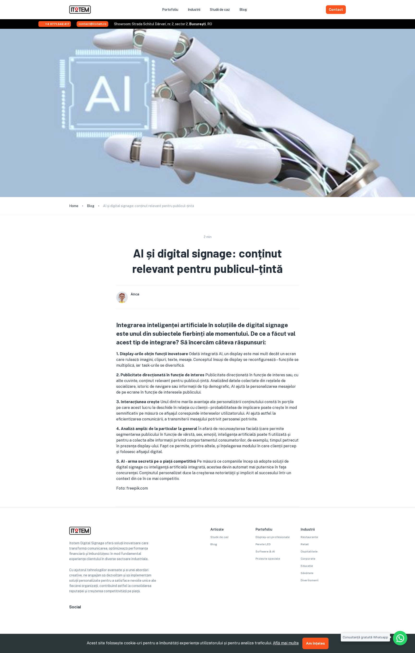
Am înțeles (315, 643)
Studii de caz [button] (220, 10)
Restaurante (309, 537)
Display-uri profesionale (273, 537)
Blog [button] (243, 10)
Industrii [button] (194, 10)
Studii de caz (219, 537)
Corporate (308, 558)
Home (73, 206)
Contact (336, 10)
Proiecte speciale (268, 558)
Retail (305, 544)
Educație (307, 566)
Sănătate (307, 573)
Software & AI (265, 551)
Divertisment (309, 580)
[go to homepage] (80, 12)
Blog (90, 206)
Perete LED (263, 544)
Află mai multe (286, 643)
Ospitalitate (309, 551)
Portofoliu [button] (170, 10)
